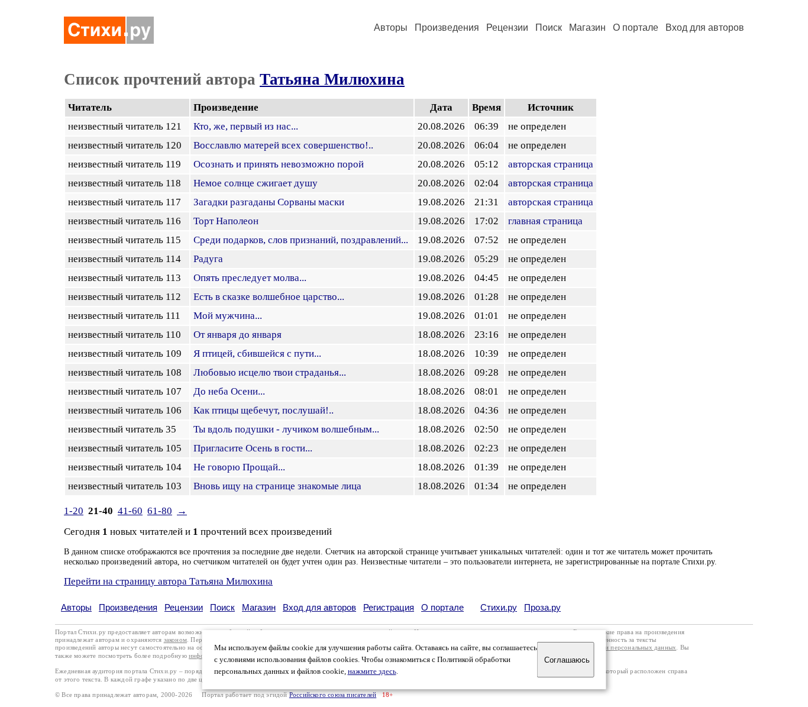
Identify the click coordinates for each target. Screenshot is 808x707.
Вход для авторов (704, 27)
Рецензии (507, 27)
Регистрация (388, 607)
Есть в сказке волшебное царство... (268, 296)
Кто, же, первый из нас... (245, 126)
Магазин (587, 27)
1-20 (73, 510)
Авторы (391, 27)
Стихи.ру (498, 607)
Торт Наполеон (225, 221)
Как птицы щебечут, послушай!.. (263, 410)
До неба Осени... (229, 391)
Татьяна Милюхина (332, 79)
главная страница (545, 221)
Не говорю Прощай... (239, 467)
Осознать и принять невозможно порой (278, 164)
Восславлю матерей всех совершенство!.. (283, 145)
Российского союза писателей (332, 695)
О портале (442, 607)
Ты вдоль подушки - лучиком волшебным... (286, 429)
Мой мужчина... (227, 315)
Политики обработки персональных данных (612, 647)
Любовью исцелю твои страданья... (269, 372)
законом (175, 640)
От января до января (237, 334)
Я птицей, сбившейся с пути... (257, 353)
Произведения (447, 27)
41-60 (130, 510)
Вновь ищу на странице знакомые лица (277, 486)
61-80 (159, 510)
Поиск (548, 27)
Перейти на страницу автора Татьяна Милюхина (168, 581)
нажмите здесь (372, 671)
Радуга (208, 258)
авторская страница (550, 164)
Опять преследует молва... (249, 277)
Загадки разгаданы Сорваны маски (268, 202)
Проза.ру (542, 607)
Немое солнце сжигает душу (255, 183)
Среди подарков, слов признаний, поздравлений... (300, 240)
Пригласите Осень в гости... (252, 448)
